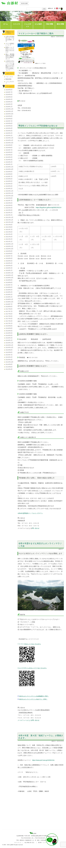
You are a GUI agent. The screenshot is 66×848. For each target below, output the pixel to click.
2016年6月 (9, 331)
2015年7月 (9, 355)
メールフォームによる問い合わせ (28, 720)
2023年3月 (9, 186)
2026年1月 (9, 106)
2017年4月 (9, 318)
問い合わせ (35, 528)
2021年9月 (9, 224)
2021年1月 (9, 241)
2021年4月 (9, 234)
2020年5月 (9, 261)
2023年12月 (9, 167)
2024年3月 (9, 159)
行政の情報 (49, 24)
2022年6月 (9, 203)
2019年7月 (9, 285)
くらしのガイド (27, 25)
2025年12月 (9, 109)
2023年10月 (9, 169)
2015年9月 (9, 350)
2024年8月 (9, 147)
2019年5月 (9, 290)
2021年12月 (9, 217)
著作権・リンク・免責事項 (45, 842)
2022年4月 (9, 208)
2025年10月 (9, 114)
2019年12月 (9, 273)
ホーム (5, 24)
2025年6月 (9, 123)
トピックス (16, 24)
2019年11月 (9, 275)
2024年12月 (9, 138)
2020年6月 (9, 258)
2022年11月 (9, 193)
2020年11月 (9, 246)
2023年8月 (9, 174)
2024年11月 (9, 140)
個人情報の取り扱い (30, 842)
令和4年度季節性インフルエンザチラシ (30, 513)
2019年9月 (9, 280)
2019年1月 (9, 297)
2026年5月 (9, 97)
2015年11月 (9, 345)
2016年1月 (9, 340)
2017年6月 (9, 314)
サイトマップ (17, 842)
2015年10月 (9, 347)
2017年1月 (9, 323)
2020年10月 (9, 249)
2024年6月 (9, 152)
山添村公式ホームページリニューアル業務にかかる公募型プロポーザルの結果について (10, 65)
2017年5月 (9, 316)
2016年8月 (9, 328)
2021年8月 (9, 227)
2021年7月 (9, 229)
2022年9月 (9, 198)
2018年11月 (9, 299)
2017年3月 (9, 321)
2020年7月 (9, 256)
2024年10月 (9, 143)
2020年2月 (9, 268)
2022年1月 (9, 215)
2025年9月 (9, 116)
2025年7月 (9, 121)
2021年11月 (9, 220)
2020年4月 (9, 263)
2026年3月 (9, 102)
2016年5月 (9, 333)
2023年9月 (9, 171)
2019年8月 (9, 282)
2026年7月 (9, 92)
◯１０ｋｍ (29, 644)
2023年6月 (9, 179)
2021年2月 (9, 239)
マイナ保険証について (10, 44)
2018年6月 (9, 306)
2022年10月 (9, 196)
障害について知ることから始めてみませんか (10, 50)
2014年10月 (9, 362)
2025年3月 (9, 131)
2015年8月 (9, 352)
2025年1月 (9, 135)
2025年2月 (9, 133)
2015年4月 (9, 357)
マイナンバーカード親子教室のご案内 (35, 33)
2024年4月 (9, 157)
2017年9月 (9, 309)
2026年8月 (9, 90)
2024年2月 (9, 162)
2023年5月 (9, 181)
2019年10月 (9, 277)
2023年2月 (9, 188)
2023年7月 (9, 176)
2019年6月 (9, 287)
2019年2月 (9, 294)
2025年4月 (9, 128)
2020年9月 (9, 251)
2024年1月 (9, 164)
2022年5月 (9, 205)
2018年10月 (9, 302)
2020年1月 (9, 270)
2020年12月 (9, 244)
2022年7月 (9, 200)
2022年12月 (9, 191)
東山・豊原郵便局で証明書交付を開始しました (10, 56)
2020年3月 (9, 265)
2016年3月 (9, 335)
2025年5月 (9, 126)
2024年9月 (9, 145)
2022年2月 (9, 212)
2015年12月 (9, 343)
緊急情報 (8, 79)
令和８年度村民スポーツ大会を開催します (10, 39)
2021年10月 (9, 222)
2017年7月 (9, 311)
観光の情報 (60, 24)
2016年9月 (9, 326)
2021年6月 (9, 232)
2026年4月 (9, 99)
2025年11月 (9, 111)
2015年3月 (9, 359)
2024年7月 (9, 150)
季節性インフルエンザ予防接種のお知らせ (38, 126)
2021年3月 (9, 236)
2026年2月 (9, 104)
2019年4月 (9, 292)
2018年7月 (9, 304)
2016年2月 (9, 338)
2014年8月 (9, 367)
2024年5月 (9, 155)
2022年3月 (9, 210)
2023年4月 (9, 183)
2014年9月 (9, 364)
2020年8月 (9, 253)
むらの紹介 (38, 24)
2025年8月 (9, 118)
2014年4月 (9, 369)
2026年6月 (9, 94)
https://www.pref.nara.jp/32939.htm (43, 760)
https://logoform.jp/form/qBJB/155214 (48, 207)
